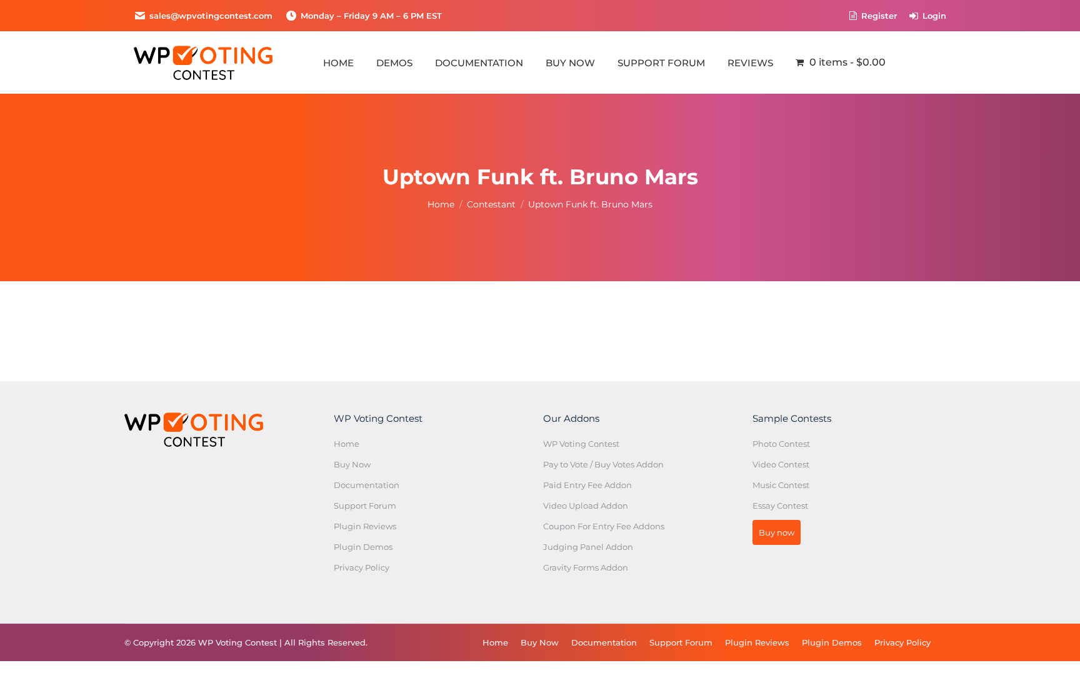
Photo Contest (781, 444)
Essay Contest (780, 506)
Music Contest (780, 485)
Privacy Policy (361, 567)
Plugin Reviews (365, 526)
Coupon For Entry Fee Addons (603, 526)
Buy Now (352, 464)
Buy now (776, 532)
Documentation (366, 485)
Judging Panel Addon (588, 547)
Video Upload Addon (585, 506)
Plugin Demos (363, 547)
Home (346, 444)
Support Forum (365, 506)
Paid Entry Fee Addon (587, 485)
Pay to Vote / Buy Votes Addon (603, 464)
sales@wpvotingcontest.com (210, 16)
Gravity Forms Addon (585, 567)
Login (934, 16)
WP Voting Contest (581, 444)
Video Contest (780, 464)
